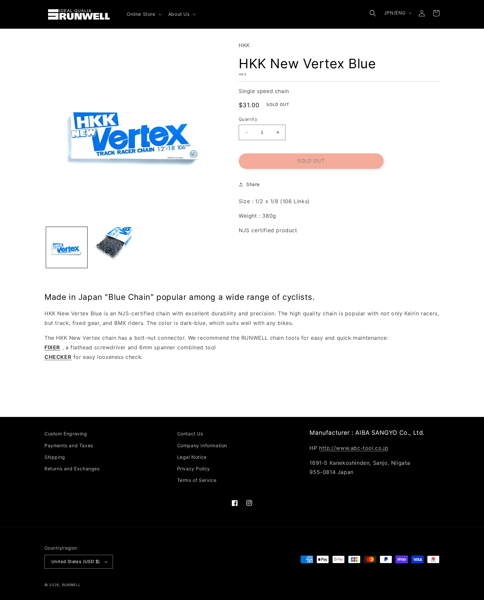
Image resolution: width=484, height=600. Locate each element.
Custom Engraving (65, 433)
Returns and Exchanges (72, 468)
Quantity (248, 119)
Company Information (202, 445)
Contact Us (190, 433)
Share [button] (253, 184)
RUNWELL (71, 585)
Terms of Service (197, 480)
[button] (143, 14)
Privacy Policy (193, 468)
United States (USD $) (75, 561)
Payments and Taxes (68, 445)
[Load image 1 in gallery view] (66, 247)
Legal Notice (192, 457)
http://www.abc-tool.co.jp (353, 448)
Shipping (54, 457)
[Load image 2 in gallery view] (111, 247)
